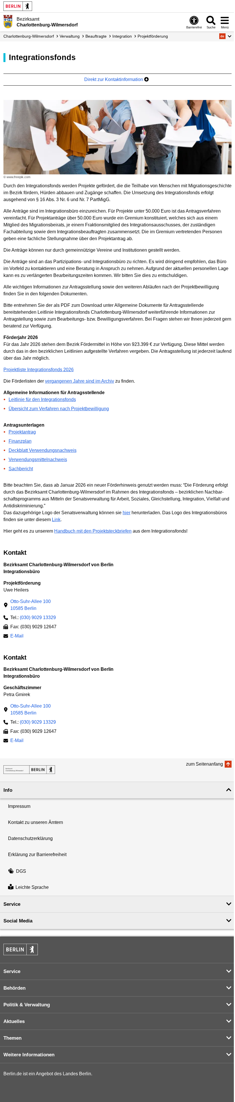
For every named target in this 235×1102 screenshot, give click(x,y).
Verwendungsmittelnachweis (38, 459)
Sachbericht (21, 468)
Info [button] (7, 790)
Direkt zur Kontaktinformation (114, 79)
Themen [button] (12, 1038)
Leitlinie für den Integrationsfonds (42, 399)
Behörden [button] (14, 988)
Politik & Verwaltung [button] (26, 1004)
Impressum (19, 806)
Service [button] (11, 904)
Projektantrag (22, 431)
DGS (21, 871)
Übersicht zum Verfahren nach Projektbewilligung (59, 408)
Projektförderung (153, 36)
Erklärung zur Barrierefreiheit (37, 854)
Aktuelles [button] (14, 1021)
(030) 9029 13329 (38, 617)
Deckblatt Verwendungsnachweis (43, 450)
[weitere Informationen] (7, 21)
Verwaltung (70, 36)
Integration (122, 36)
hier (126, 512)
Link (56, 519)
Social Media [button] (17, 921)
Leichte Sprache (32, 887)
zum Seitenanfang (204, 764)
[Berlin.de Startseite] (17, 6)
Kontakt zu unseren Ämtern (35, 822)
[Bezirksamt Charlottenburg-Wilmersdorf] (29, 769)
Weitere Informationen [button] (28, 1054)
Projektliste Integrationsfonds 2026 (38, 369)
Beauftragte (96, 36)
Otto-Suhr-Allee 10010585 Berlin (30, 605)
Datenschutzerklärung (30, 838)
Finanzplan (20, 441)
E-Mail (16, 636)
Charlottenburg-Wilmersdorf (28, 36)
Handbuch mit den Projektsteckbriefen (93, 531)
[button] (225, 36)
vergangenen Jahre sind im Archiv (79, 381)
